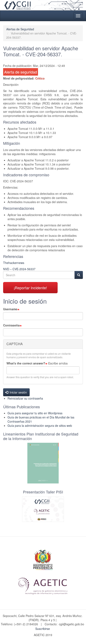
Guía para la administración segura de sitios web (40, 425)
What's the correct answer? (25, 363)
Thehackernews (13, 263)
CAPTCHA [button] (14, 343)
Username (10, 309)
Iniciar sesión (18, 392)
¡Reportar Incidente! (30, 287)
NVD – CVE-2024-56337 (19, 269)
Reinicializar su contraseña (25, 398)
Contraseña (11, 325)
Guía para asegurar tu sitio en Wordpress (35, 413)
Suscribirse (42, 629)
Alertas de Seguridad (20, 29)
